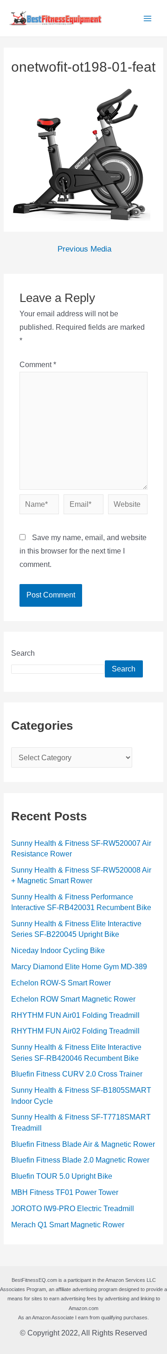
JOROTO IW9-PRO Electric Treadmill (72, 1208)
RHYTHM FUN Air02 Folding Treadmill (75, 1031)
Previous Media (84, 249)
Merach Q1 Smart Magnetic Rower (67, 1225)
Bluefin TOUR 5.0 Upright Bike (61, 1176)
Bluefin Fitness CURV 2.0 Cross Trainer (76, 1074)
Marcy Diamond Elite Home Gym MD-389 (79, 967)
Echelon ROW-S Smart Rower (61, 983)
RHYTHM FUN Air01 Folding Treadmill (75, 1015)
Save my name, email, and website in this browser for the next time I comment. (83, 551)
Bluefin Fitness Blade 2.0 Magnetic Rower (80, 1160)
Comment (37, 365)
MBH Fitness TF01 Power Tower (64, 1192)
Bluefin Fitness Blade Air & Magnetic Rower (83, 1144)
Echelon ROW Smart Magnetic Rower (73, 999)
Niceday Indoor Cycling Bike (58, 950)
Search (23, 653)
